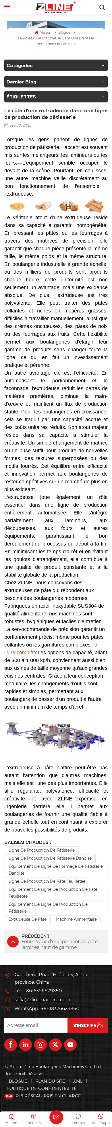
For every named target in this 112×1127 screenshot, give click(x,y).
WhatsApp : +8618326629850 (47, 1008)
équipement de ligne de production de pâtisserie (48, 908)
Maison (45, 32)
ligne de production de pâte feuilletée (47, 881)
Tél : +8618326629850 (38, 990)
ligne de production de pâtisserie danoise (50, 858)
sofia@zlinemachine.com (42, 999)
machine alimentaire (76, 919)
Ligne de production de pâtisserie (42, 850)
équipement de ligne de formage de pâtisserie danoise (56, 870)
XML (77, 1081)
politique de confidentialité (42, 1088)
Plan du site (50, 1081)
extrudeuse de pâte (28, 919)
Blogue (64, 32)
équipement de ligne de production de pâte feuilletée (53, 893)
